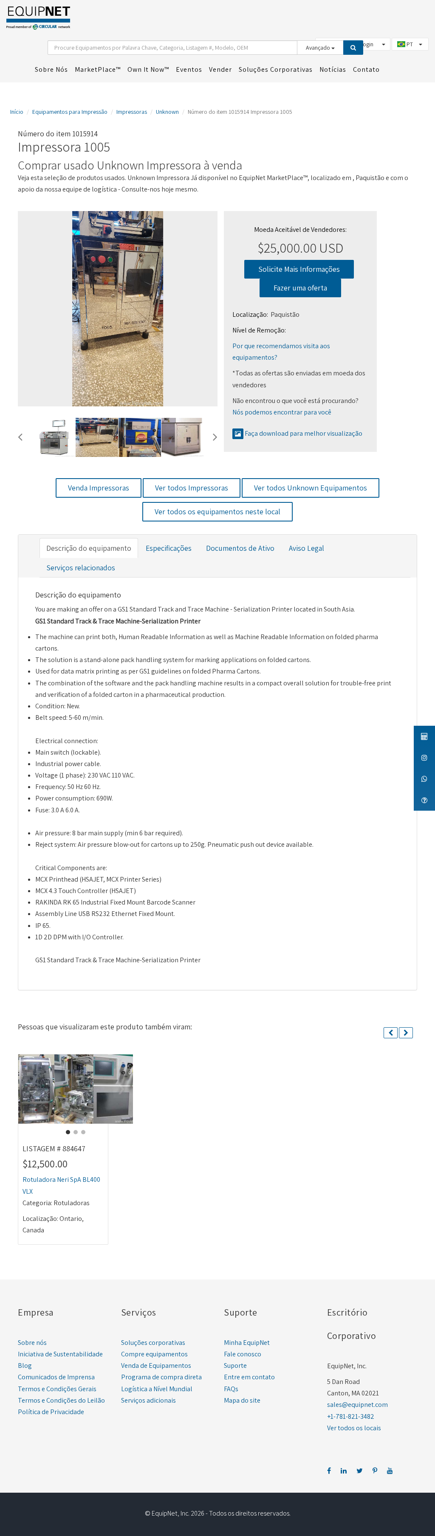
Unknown (167, 112)
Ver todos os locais (354, 1427)
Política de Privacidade (51, 1411)
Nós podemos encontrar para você (281, 412)
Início (16, 112)
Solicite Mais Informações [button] (299, 269)
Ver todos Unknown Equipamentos (310, 488)
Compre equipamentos (154, 1354)
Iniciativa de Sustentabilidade (60, 1354)
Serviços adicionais (148, 1400)
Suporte (235, 1365)
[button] (20, 435)
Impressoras (131, 112)
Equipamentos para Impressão (69, 112)
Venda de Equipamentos (156, 1365)
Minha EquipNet (247, 1342)
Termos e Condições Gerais (57, 1388)
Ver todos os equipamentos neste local (217, 511)
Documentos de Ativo (240, 548)
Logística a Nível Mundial (156, 1388)
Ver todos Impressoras (191, 488)
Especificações (169, 548)
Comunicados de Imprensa (56, 1377)
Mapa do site (242, 1400)
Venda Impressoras (98, 488)
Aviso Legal (306, 548)
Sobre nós (32, 1342)
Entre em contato (249, 1377)
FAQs (231, 1388)
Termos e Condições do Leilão (61, 1400)
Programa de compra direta (161, 1377)
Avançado (318, 47)
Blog (25, 1365)
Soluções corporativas (153, 1342)
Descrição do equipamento (88, 548)
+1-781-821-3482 (350, 1416)
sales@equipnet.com (357, 1404)
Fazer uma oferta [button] (300, 288)
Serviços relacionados (80, 567)
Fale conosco (242, 1354)
